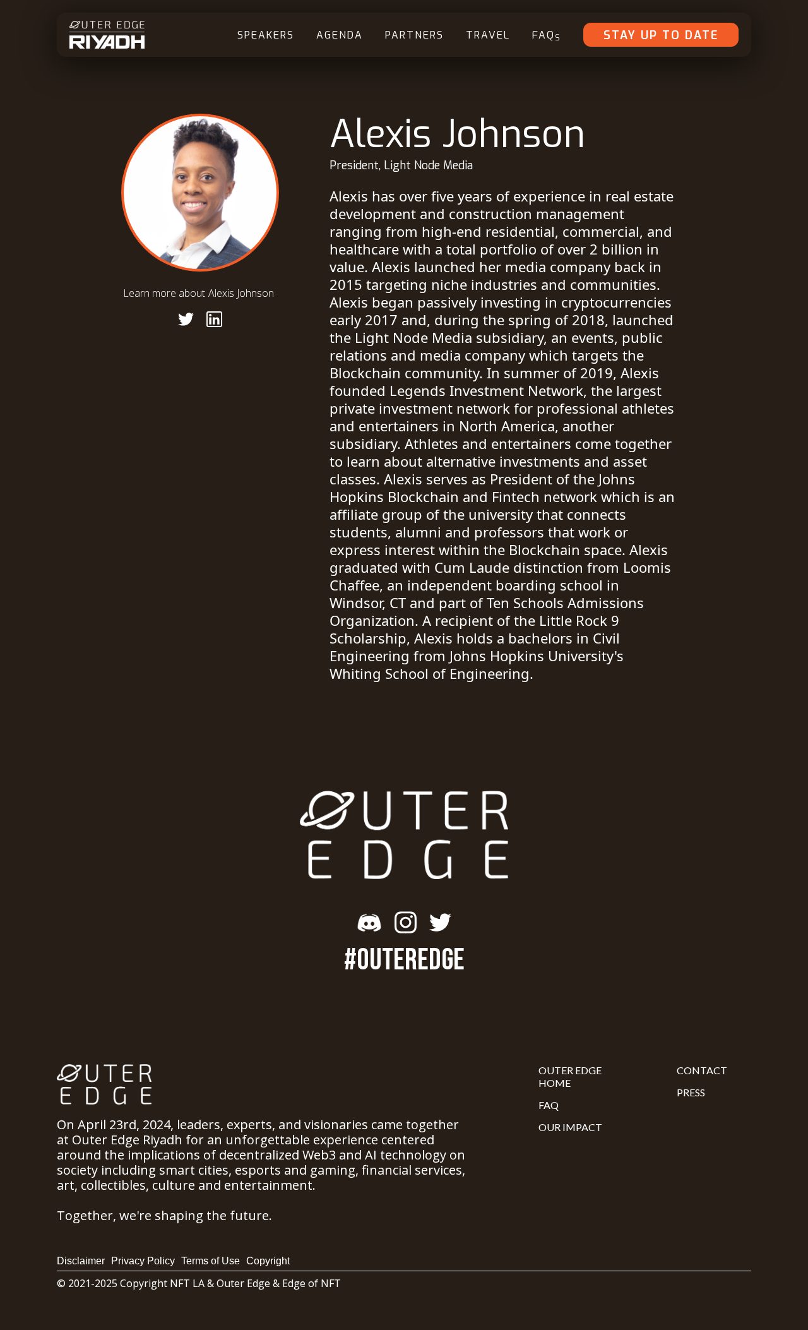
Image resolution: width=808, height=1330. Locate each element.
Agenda (339, 35)
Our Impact (570, 1127)
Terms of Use (210, 1260)
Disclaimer (81, 1260)
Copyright (268, 1260)
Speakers (265, 35)
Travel (488, 35)
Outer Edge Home (570, 1076)
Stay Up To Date (660, 35)
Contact (702, 1070)
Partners (414, 35)
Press (691, 1092)
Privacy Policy (143, 1260)
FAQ (546, 35)
